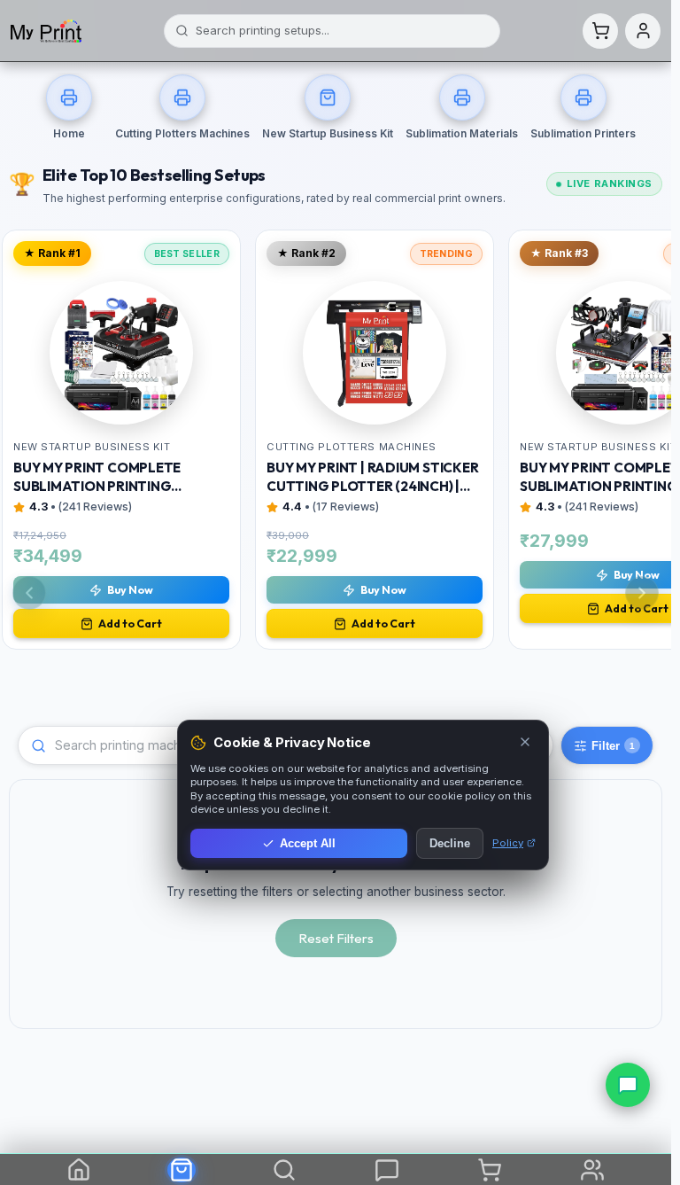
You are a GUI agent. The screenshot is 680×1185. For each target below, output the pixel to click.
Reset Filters (336, 938)
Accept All (308, 843)
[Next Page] (642, 593)
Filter (613, 745)
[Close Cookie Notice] (525, 743)
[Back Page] (29, 593)
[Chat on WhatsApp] (628, 1085)
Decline (449, 843)
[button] (600, 31)
